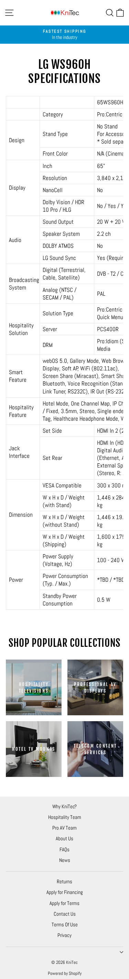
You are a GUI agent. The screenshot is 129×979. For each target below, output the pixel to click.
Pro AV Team (64, 827)
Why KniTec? (64, 806)
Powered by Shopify (65, 973)
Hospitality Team (64, 817)
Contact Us (65, 913)
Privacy (64, 935)
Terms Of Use (65, 924)
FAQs (64, 849)
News (64, 860)
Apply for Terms (64, 903)
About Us (64, 838)
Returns (64, 881)
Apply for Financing (64, 892)
